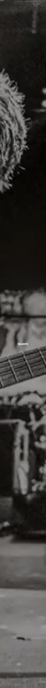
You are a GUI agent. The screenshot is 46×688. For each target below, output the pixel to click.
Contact (41, 1)
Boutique (37, 1)
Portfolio (16, 1)
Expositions (27, 1)
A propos (21, 1)
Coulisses (32, 1)
